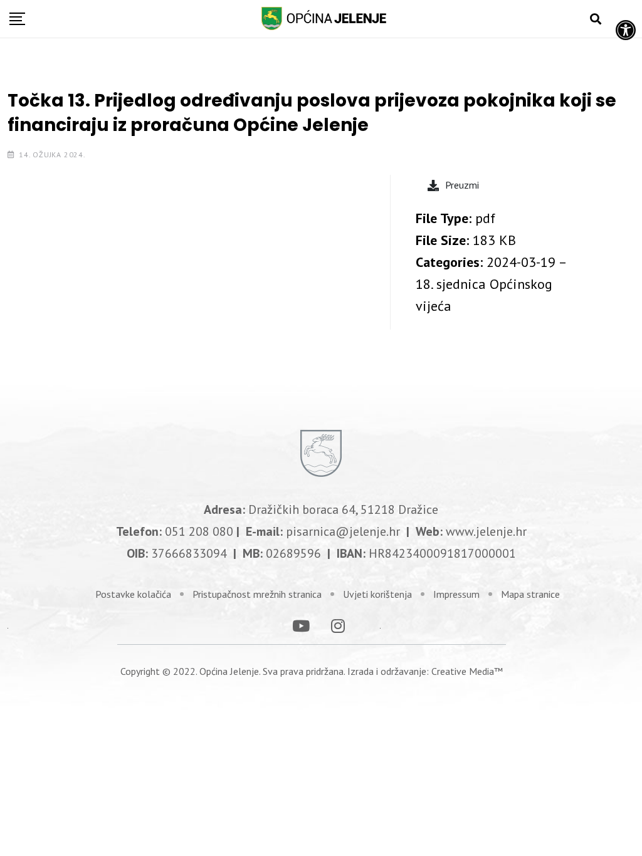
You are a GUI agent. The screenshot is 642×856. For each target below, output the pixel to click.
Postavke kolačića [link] (133, 594)
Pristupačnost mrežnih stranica (257, 594)
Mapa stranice (530, 594)
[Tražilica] (595, 19)
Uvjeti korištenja (377, 594)
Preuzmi (462, 185)
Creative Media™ (467, 671)
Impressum (456, 594)
